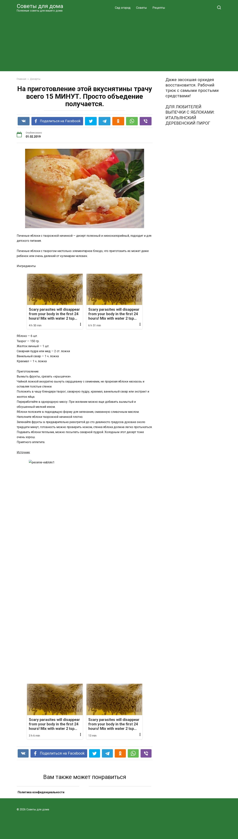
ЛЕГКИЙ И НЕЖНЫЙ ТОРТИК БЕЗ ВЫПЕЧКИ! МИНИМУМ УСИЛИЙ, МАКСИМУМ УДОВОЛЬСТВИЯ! (48, 796)
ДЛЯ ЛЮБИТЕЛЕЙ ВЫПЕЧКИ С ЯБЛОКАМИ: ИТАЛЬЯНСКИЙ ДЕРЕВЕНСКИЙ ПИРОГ (189, 115)
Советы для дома (40, 6)
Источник (23, 452)
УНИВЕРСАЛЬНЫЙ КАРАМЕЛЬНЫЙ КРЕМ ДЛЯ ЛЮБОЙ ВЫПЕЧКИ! (120, 797)
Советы (141, 7)
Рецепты (158, 7)
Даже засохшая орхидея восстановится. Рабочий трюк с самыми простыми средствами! (192, 87)
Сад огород (123, 7)
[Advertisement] (119, 42)
